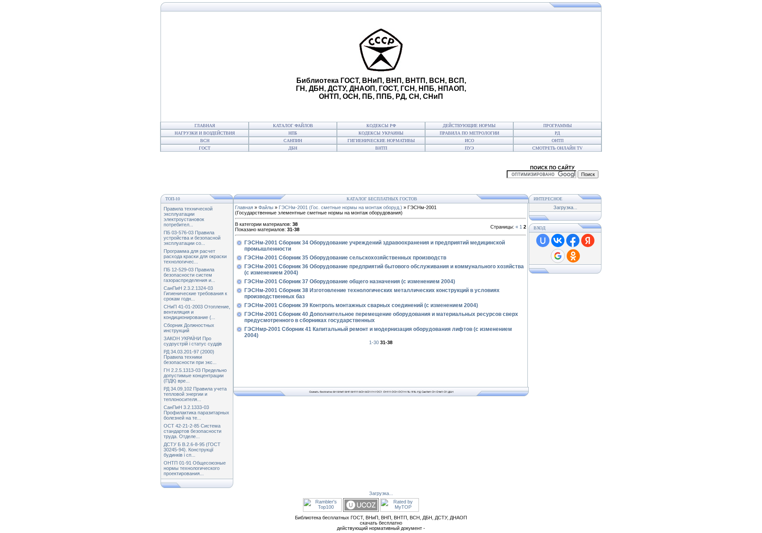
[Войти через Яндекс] (587, 240)
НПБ (292, 133)
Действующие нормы (469, 125)
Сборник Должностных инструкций (189, 328)
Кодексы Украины (381, 133)
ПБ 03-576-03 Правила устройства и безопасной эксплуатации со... (192, 238)
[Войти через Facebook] (572, 240)
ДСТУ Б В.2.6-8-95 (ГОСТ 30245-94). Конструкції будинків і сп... (192, 450)
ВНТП (381, 148)
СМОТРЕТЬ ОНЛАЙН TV (557, 148)
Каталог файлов (293, 125)
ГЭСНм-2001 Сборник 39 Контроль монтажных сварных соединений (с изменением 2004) (361, 305)
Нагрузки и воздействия (205, 133)
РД (557, 133)
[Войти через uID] (542, 240)
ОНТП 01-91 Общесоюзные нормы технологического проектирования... (195, 468)
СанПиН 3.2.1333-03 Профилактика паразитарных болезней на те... (196, 412)
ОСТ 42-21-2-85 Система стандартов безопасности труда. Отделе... (192, 431)
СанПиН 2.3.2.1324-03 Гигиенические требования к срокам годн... (195, 293)
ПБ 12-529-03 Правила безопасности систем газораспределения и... (189, 275)
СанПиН (293, 140)
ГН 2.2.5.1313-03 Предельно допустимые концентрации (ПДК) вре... (195, 375)
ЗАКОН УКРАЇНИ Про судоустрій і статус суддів (193, 341)
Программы (557, 125)
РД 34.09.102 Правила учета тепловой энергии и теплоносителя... (195, 394)
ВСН (204, 140)
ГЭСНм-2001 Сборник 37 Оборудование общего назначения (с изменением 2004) (349, 281)
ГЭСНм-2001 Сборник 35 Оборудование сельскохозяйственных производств (345, 258)
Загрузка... (565, 207)
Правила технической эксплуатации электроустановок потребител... (188, 216)
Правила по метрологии (469, 133)
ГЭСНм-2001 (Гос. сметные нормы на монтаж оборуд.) (340, 207)
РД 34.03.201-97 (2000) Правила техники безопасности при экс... (190, 357)
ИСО (469, 140)
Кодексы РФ (381, 125)
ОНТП (558, 140)
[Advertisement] (227, 66)
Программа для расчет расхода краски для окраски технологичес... (195, 256)
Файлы (265, 207)
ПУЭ (469, 148)
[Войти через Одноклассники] (573, 256)
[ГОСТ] (163, 9)
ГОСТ (204, 148)
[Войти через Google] (558, 256)
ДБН (292, 148)
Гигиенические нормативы (381, 140)
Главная (204, 125)
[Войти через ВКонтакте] (557, 240)
